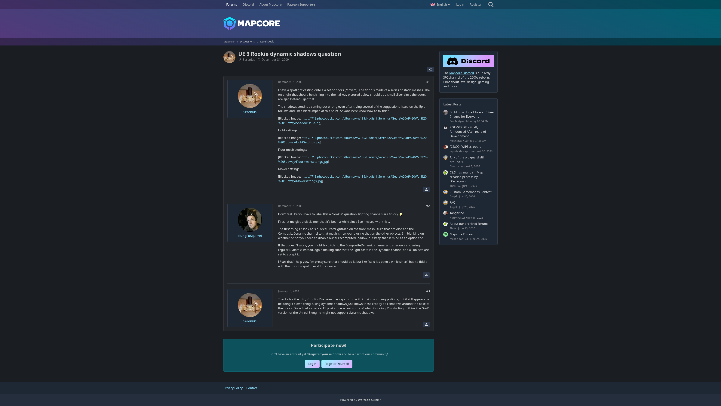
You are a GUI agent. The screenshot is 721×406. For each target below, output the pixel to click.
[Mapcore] (360, 23)
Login (460, 4)
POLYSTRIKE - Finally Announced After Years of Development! (468, 131)
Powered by (360, 400)
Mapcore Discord (462, 234)
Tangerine (457, 213)
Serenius (249, 60)
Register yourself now (324, 354)
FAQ (453, 202)
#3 (428, 291)
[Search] (491, 4)
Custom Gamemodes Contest (471, 192)
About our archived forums (469, 224)
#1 (428, 82)
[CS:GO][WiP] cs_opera (465, 147)
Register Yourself (337, 364)
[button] (440, 4)
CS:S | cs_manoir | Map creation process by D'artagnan (466, 176)
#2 (428, 206)
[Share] (430, 69)
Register (476, 4)
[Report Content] (426, 189)
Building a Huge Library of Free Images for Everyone (472, 114)
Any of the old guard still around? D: (467, 159)
